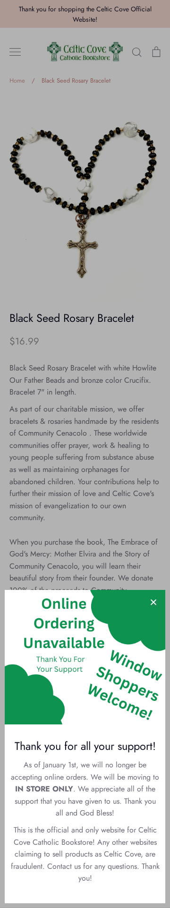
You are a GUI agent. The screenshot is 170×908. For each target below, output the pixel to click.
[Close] (153, 601)
